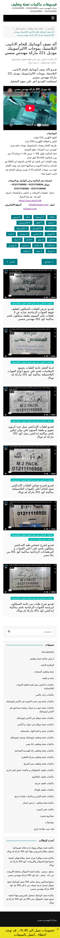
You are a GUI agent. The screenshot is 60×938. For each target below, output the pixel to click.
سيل (40, 240)
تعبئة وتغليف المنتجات (44, 671)
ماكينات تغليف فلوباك (44, 790)
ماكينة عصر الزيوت (45, 809)
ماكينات (50, 245)
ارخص (15, 217)
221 (53, 217)
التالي (12, 262)
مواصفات (49, 822)
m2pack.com (30, 208)
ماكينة (36, 245)
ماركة (16, 240)
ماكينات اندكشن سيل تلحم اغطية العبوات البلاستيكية (33, 59)
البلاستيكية (20, 228)
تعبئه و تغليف (48, 678)
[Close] (57, 929)
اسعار (50, 223)
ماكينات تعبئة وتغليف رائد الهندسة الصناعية (34, 750)
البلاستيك (35, 228)
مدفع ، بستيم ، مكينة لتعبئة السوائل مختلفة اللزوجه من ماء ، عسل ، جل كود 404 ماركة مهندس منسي (30, 873)
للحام (28, 240)
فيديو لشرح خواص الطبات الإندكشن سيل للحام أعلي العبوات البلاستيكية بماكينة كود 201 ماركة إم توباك (32, 489)
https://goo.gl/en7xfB (30, 200)
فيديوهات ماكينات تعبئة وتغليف (34, 4)
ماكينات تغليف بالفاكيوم (43, 777)
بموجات (22, 234)
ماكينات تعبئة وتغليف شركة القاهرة (37, 757)
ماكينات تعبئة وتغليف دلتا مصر (41, 539)
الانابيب (50, 228)
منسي (24, 245)
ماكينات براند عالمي (45, 695)
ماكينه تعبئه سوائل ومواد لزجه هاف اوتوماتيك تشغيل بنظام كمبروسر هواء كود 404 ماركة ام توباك (30, 850)
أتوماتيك (38, 217)
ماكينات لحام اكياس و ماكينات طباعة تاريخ (34, 796)
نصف (38, 251)
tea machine (48, 652)
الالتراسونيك (23, 223)
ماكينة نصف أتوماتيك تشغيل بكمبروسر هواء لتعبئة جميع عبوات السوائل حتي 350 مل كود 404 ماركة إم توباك (30, 899)
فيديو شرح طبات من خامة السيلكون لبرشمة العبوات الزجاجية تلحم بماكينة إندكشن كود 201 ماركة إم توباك (32, 607)
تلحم (51, 240)
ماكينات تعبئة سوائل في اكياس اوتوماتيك (35, 718)
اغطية (38, 223)
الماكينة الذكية (47, 665)
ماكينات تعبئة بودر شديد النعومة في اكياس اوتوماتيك (30, 701)
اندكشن (36, 234)
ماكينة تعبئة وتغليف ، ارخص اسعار (42, 62)
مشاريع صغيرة (47, 816)
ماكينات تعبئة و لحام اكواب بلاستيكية (37, 731)
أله (27, 217)
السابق (47, 262)
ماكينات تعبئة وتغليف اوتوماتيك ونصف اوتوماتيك (32, 737)
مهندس (12, 245)
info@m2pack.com (39, 204)
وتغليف (26, 251)
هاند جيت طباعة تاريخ (44, 829)
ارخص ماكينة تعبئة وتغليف (42, 658)
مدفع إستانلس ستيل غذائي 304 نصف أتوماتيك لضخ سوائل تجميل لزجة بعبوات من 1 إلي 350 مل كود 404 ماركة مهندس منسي (30, 885)
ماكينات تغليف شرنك (44, 783)
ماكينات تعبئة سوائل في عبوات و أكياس (35, 724)
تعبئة (10, 234)
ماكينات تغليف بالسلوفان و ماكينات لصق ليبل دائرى (30, 770)
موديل (50, 251)
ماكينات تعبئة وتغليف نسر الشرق (39, 764)
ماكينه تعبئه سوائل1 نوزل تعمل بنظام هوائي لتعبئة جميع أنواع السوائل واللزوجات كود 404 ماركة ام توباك (31, 861)
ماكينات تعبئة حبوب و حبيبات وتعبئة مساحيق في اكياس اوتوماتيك (31, 710)
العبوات (50, 234)
